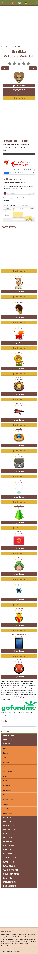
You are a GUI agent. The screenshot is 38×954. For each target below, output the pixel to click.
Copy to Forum (19, 94)
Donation (4, 712)
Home (3, 47)
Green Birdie (7, 790)
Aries (5, 757)
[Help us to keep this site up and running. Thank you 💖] (19, 706)
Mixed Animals (19, 47)
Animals (9, 47)
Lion (27, 47)
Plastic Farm (7, 795)
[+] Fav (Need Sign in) (19, 98)
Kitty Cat (6, 748)
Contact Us (16, 951)
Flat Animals (7, 781)
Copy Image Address (19, 90)
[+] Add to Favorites (19, 271)
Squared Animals (8, 799)
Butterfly (6, 762)
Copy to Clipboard (19, 291)
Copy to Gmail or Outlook (19, 85)
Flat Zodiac (6, 785)
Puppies (5, 753)
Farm (5, 776)
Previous (5, 68)
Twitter (5, 804)
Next (33, 68)
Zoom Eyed (6, 809)
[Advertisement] (19, 25)
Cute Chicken (7, 771)
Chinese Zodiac (8, 767)
